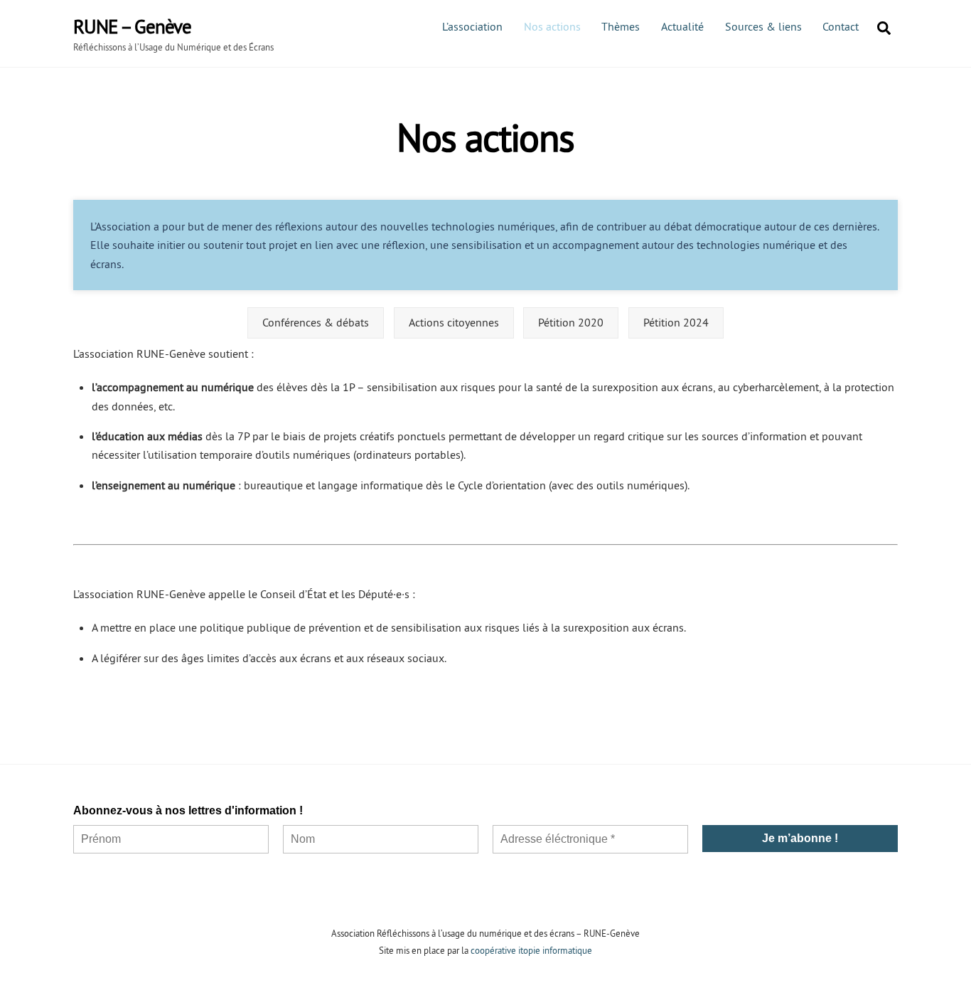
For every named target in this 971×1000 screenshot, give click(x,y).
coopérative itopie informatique (531, 950)
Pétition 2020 (570, 322)
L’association (472, 26)
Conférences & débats (315, 322)
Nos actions (552, 26)
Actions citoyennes (454, 322)
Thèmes (620, 26)
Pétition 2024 (676, 322)
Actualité (682, 26)
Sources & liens (763, 26)
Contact (840, 26)
